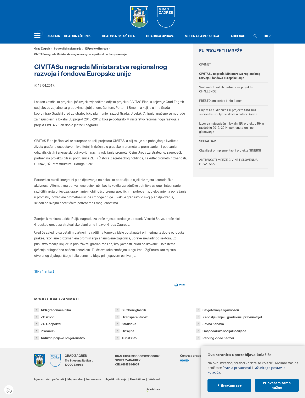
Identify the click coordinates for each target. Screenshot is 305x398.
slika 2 (49, 271)
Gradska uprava (160, 36)
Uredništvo (137, 379)
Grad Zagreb (42, 48)
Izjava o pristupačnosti (49, 379)
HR (266, 36)
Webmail (154, 379)
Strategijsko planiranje (67, 48)
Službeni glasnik (134, 310)
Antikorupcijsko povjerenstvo (63, 338)
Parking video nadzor (218, 338)
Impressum (93, 379)
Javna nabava (213, 324)
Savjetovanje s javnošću (221, 310)
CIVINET (205, 64)
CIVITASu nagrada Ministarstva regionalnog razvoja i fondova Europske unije (229, 76)
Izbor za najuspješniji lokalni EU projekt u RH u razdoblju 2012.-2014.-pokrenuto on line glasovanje (231, 128)
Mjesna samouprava (202, 36)
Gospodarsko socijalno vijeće (224, 331)
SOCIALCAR (207, 141)
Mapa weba (75, 379)
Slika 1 (39, 271)
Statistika (129, 324)
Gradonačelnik (77, 36)
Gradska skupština (118, 36)
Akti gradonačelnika (56, 310)
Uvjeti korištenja (115, 379)
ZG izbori (48, 317)
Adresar (238, 36)
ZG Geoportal (51, 324)
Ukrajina (128, 331)
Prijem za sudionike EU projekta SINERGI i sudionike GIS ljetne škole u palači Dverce (228, 112)
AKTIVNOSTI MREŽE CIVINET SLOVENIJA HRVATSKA (228, 162)
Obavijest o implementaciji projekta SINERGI (230, 150)
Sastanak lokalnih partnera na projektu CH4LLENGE (226, 89)
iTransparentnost (135, 317)
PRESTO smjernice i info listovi (220, 101)
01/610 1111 (186, 360)
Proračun (48, 331)
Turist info (129, 338)
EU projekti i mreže (96, 48)
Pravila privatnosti (237, 367)
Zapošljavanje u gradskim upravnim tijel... (233, 317)
